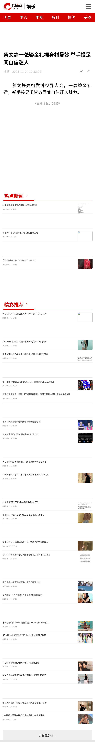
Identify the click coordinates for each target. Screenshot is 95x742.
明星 (7, 17)
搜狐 (6, 71)
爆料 (55, 17)
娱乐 (31, 6)
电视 (39, 17)
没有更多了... (47, 735)
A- (88, 71)
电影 (23, 17)
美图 (88, 17)
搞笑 (71, 17)
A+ (81, 71)
